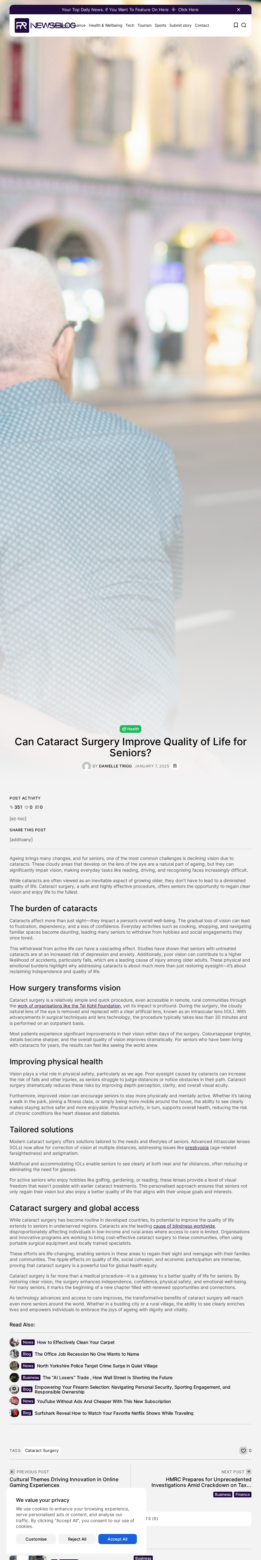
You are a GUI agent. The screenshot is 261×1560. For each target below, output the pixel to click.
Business (31, 1377)
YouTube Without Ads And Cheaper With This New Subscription (104, 1401)
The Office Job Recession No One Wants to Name (87, 1354)
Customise (36, 1539)
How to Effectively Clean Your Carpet (76, 1342)
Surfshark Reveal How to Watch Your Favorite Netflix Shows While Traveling (114, 1413)
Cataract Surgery (42, 1450)
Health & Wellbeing (105, 25)
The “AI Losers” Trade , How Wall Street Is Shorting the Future (108, 1377)
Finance (78, 25)
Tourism (145, 25)
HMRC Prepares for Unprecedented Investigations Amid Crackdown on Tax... (201, 1482)
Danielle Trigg (115, 766)
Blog (27, 1354)
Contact (202, 25)
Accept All (117, 1539)
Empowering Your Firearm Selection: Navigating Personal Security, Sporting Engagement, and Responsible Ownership (132, 1389)
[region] (76, 1521)
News (28, 1342)
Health (133, 728)
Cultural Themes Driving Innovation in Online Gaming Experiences (64, 1482)
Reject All (77, 1539)
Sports (160, 25)
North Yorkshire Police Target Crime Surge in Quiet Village (97, 1365)
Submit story (180, 25)
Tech (129, 25)
